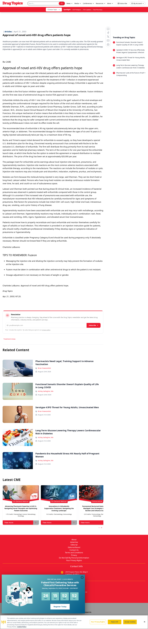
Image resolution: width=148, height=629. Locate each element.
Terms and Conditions (74, 552)
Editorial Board (74, 547)
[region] (74, 622)
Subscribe (92, 325)
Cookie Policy (21, 627)
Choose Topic (52, 9)
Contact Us (74, 550)
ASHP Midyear (76, 10)
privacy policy (46, 330)
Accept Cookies (130, 622)
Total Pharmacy (97, 10)
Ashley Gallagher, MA (45, 391)
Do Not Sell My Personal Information (74, 558)
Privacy (74, 555)
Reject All (114, 622)
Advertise (74, 542)
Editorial (74, 545)
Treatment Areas (9, 339)
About (74, 539)
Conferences (87, 3)
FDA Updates (87, 10)
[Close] (144, 621)
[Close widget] (82, 577)
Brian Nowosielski (44, 368)
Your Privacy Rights (74, 560)
